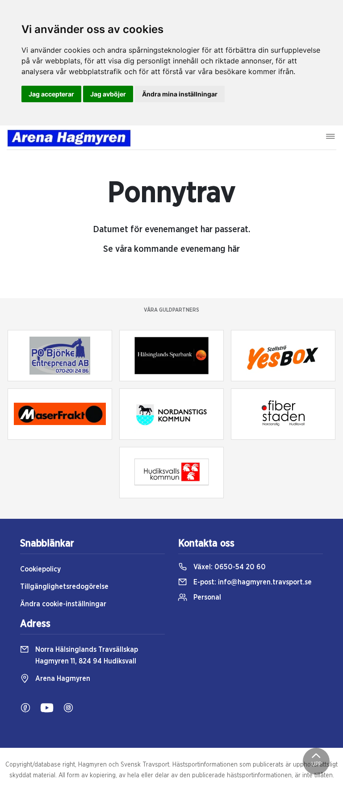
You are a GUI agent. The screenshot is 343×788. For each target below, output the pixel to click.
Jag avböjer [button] (108, 94)
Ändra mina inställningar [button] (180, 94)
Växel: (229, 567)
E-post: (252, 582)
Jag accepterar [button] (51, 94)
